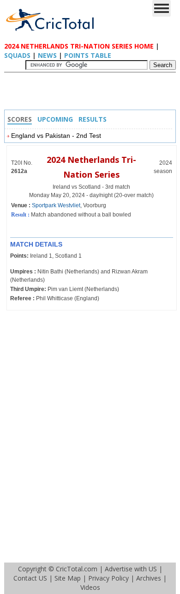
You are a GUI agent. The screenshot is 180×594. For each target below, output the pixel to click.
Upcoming (55, 119)
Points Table (87, 55)
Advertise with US (131, 568)
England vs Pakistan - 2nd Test (56, 135)
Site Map (67, 578)
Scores (19, 119)
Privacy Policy (108, 578)
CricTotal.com (76, 568)
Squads (17, 55)
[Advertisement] (92, 93)
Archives (148, 578)
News (47, 55)
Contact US (30, 578)
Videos (90, 587)
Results (92, 119)
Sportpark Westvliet (56, 205)
